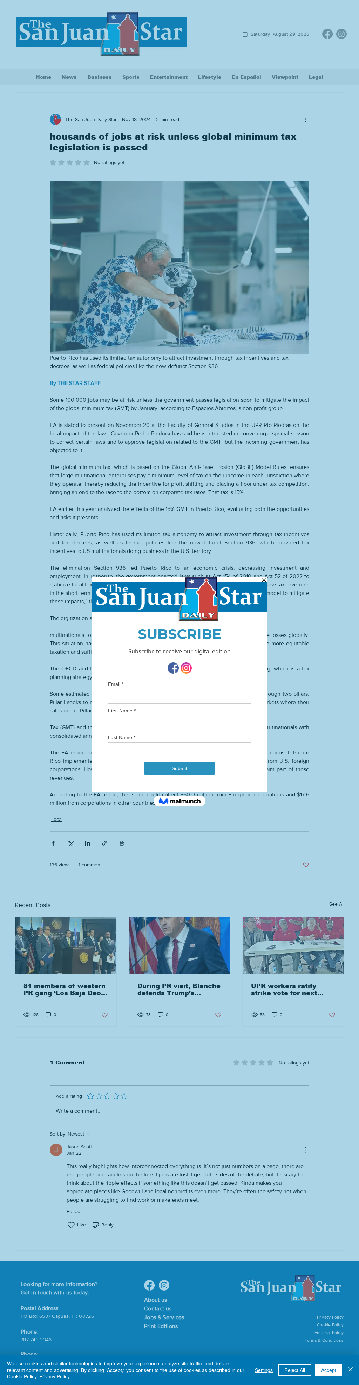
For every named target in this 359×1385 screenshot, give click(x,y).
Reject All (294, 1369)
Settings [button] (264, 1369)
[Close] (350, 1369)
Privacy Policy (54, 1376)
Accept (328, 1369)
